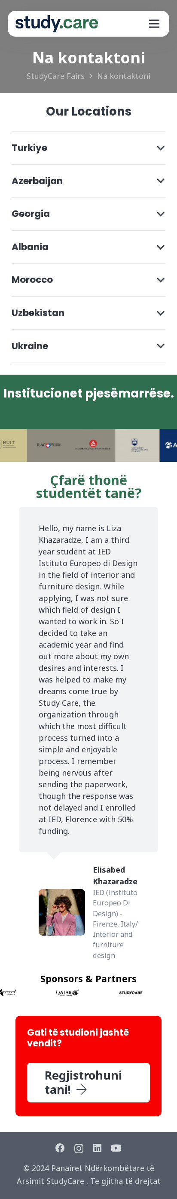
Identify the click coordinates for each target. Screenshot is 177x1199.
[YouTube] (116, 1148)
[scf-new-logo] (56, 23)
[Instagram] (78, 1148)
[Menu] (154, 23)
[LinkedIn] (97, 1148)
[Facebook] (60, 1148)
